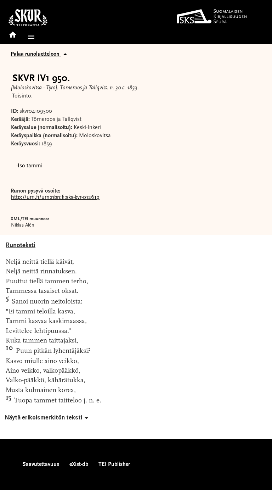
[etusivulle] (12, 32)
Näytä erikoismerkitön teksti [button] (43, 417)
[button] (30, 37)
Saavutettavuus (41, 464)
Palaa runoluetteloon (36, 54)
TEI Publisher (114, 464)
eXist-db (78, 464)
